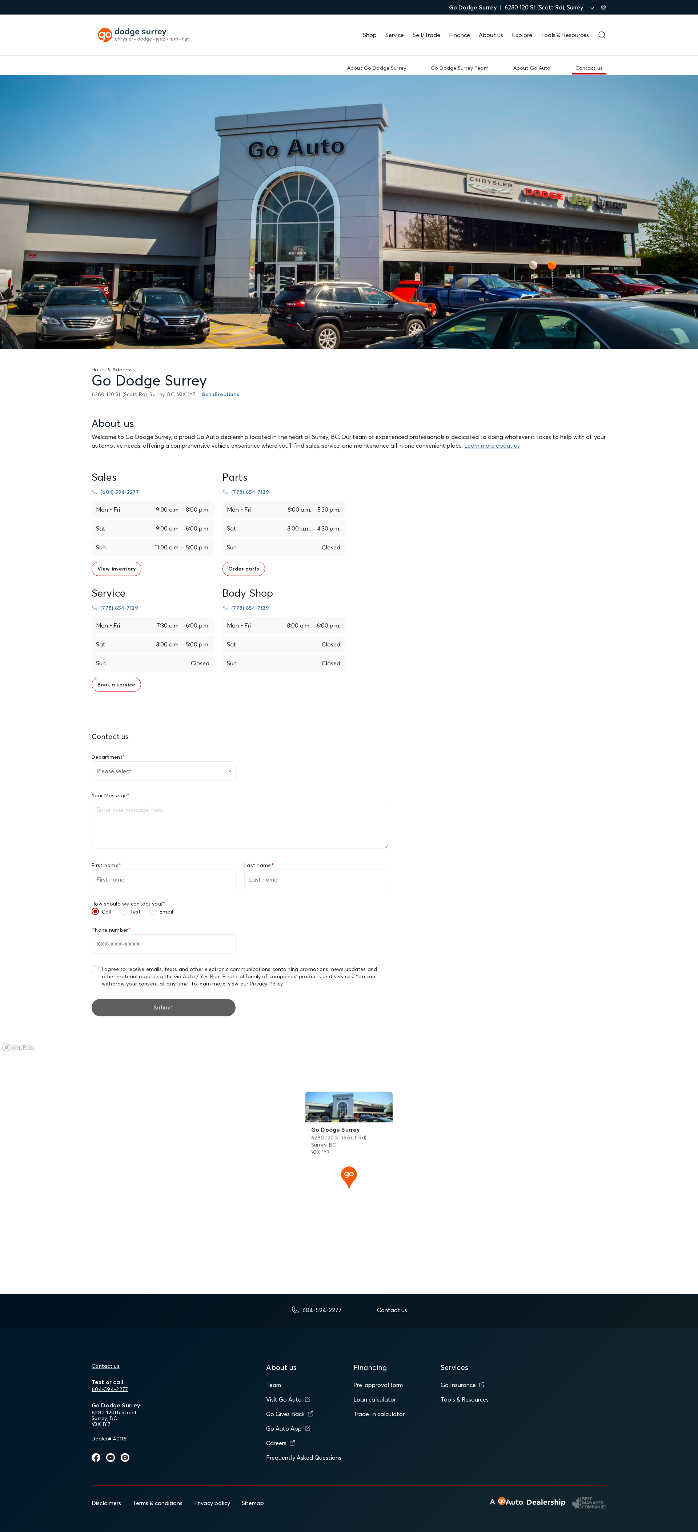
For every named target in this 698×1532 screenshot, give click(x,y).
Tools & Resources (565, 35)
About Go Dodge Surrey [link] (376, 68)
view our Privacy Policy (255, 983)
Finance (459, 35)
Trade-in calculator (379, 1414)
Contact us (106, 1366)
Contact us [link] (589, 68)
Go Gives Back (285, 1414)
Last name (259, 865)
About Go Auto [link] (532, 68)
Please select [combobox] (114, 771)
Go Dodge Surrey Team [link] (460, 68)
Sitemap (253, 1503)
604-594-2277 (110, 1389)
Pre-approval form (378, 1384)
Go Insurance (458, 1384)
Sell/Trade (426, 35)
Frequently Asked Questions (303, 1457)
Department (108, 757)
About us (491, 35)
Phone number (111, 930)
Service (394, 35)
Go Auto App (284, 1428)
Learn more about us (492, 445)
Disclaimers (106, 1503)
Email (166, 911)
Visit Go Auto (284, 1399)
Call (106, 911)
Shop (370, 35)
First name (106, 865)
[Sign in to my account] (603, 7)
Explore (522, 35)
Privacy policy (212, 1503)
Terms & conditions (157, 1503)
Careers (276, 1443)
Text (135, 911)
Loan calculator (374, 1399)
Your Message (111, 795)
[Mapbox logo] (18, 1047)
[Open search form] (602, 35)
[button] (349, 1176)
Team (273, 1384)
